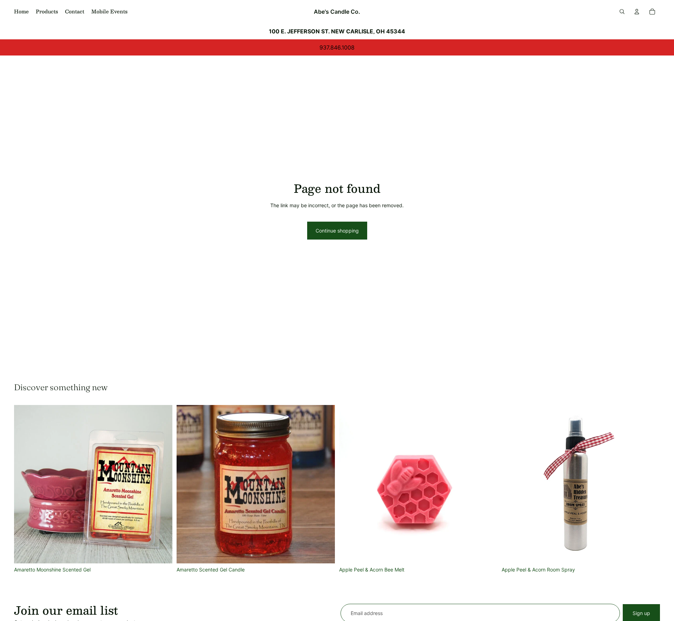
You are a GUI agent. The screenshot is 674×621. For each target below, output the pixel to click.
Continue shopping (337, 231)
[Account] (637, 11)
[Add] (161, 552)
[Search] (622, 11)
